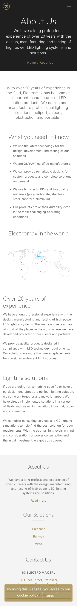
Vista (38, 544)
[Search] (53, 6)
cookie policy (27, 595)
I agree (49, 595)
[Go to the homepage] (6, 6)
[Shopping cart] (60, 6)
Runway (38, 536)
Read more (38, 500)
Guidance (38, 529)
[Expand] (69, 6)
